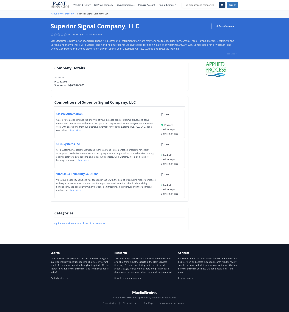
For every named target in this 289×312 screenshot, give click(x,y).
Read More (75, 130)
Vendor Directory (82, 4)
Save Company (226, 26)
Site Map (148, 303)
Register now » (185, 278)
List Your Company (103, 4)
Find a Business (166, 4)
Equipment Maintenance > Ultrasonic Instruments (79, 223)
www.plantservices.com (172, 303)
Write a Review (94, 34)
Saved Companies (126, 4)
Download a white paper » (127, 278)
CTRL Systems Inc (68, 144)
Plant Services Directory (62, 13)
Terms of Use (130, 303)
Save (166, 114)
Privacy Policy (109, 303)
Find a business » (59, 278)
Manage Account (146, 4)
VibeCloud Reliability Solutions (77, 174)
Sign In (232, 4)
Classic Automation (69, 114)
